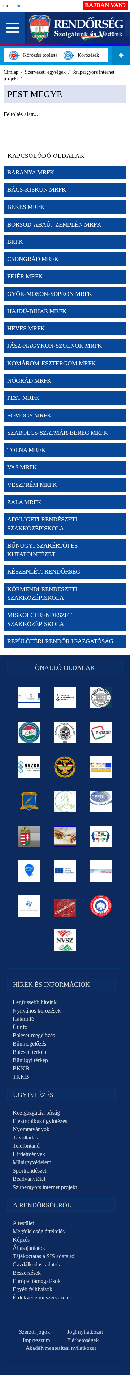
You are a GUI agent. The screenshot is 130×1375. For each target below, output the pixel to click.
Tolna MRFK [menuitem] (26, 450)
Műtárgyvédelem (32, 1162)
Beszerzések (27, 1273)
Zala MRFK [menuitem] (24, 502)
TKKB (21, 1077)
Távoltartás (25, 1137)
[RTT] (29, 801)
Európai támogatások (37, 1281)
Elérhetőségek (83, 1340)
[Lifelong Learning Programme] (65, 871)
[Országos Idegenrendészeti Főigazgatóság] (29, 732)
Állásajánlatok (29, 1248)
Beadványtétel (29, 1179)
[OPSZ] (100, 836)
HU (19, 5)
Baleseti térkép (29, 1052)
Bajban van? (105, 5)
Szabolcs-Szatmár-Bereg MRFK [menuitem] (57, 432)
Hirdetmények (29, 1154)
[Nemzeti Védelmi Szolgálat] (65, 940)
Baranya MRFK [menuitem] (30, 172)
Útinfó (20, 1027)
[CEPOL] (100, 801)
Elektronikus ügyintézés (40, 1121)
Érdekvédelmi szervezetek (42, 1297)
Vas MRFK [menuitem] (22, 467)
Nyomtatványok (31, 1129)
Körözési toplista (38, 55)
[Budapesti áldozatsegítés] (65, 801)
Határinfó (23, 1019)
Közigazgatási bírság (36, 1113)
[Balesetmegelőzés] (100, 906)
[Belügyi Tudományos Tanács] (65, 697)
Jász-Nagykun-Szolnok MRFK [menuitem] (54, 345)
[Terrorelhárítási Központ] (65, 767)
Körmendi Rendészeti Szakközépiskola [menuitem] (42, 593)
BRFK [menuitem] (15, 241)
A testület (23, 1223)
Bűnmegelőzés (29, 1044)
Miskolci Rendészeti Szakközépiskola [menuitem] (40, 619)
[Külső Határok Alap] (29, 906)
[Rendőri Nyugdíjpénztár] (65, 836)
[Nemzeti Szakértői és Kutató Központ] (29, 767)
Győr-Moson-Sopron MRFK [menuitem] (49, 294)
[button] (12, 28)
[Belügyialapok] (100, 767)
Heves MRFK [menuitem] (26, 328)
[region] (65, 111)
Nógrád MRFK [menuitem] (29, 380)
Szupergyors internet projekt (45, 1187)
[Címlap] (76, 27)
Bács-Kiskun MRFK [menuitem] (36, 189)
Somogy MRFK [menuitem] (29, 415)
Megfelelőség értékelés (39, 1231)
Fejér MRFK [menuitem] (25, 276)
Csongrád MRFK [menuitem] (32, 259)
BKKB (21, 1068)
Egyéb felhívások (32, 1289)
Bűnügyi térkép (30, 1060)
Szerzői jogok (34, 1332)
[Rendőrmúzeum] (65, 732)
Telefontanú (26, 1146)
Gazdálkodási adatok (36, 1264)
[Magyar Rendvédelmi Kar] (29, 836)
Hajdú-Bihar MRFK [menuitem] (36, 311)
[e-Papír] (100, 732)
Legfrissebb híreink (35, 1002)
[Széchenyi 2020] (29, 871)
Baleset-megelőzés (34, 1035)
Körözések (87, 55)
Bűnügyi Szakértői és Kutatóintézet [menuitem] (42, 550)
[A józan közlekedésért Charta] (65, 906)
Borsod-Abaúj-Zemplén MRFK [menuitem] (54, 224)
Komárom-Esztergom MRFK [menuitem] (51, 363)
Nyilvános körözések (37, 1011)
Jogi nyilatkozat (85, 1332)
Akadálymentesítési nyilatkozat (61, 1348)
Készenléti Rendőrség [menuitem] (43, 571)
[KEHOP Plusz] (29, 697)
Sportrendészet (29, 1171)
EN (5, 5)
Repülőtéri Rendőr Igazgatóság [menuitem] (60, 641)
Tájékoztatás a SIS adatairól (44, 1256)
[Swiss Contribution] (100, 871)
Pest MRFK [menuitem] (23, 397)
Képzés (21, 1240)
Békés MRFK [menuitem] (25, 207)
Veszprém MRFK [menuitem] (32, 484)
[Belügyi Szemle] (100, 697)
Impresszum (36, 1340)
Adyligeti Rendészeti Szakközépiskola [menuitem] (42, 523)
